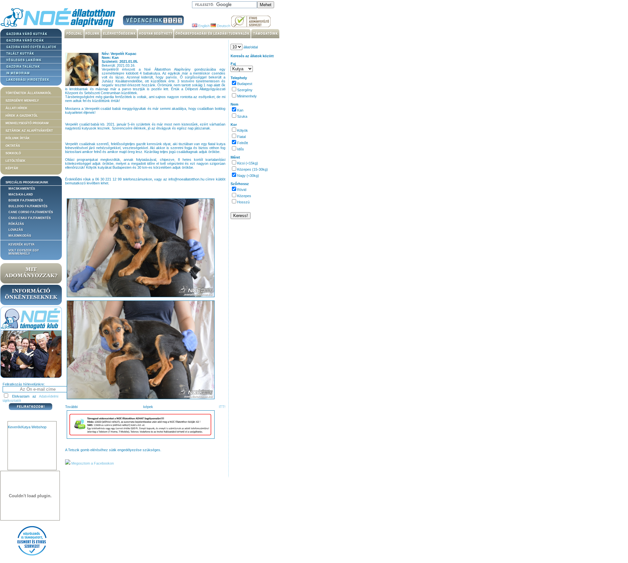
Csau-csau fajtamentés (30, 218)
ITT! (222, 407)
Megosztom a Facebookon (92, 463)
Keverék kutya (22, 244)
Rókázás (16, 224)
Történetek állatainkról (29, 93)
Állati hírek (16, 108)
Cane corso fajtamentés (31, 212)
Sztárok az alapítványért (29, 130)
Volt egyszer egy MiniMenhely (24, 252)
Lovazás (16, 229)
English (203, 26)
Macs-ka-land (21, 194)
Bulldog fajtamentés (28, 206)
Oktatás (13, 145)
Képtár (12, 168)
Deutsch (223, 26)
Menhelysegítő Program (27, 123)
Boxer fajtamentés (26, 200)
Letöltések (16, 160)
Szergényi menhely (22, 100)
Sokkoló (13, 153)
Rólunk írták (18, 138)
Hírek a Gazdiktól (22, 115)
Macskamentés (22, 188)
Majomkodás (20, 235)
